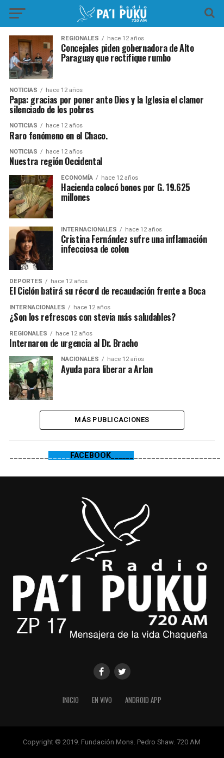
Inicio (71, 700)
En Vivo (102, 700)
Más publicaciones (111, 419)
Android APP (143, 700)
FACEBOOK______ (102, 455)
